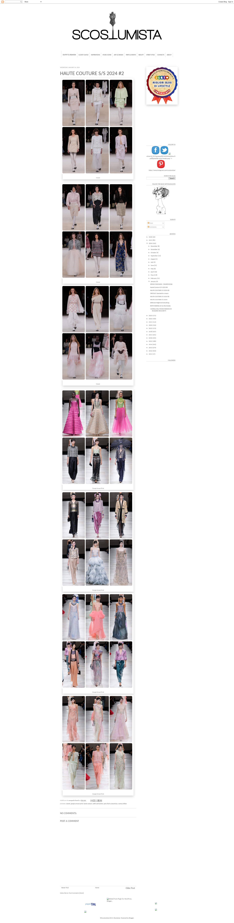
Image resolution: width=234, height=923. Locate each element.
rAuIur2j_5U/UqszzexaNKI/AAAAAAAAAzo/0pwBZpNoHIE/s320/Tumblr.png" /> (160, 157)
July (152, 262)
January (153, 281)
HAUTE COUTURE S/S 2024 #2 (159, 296)
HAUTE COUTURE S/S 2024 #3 (159, 290)
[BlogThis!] (94, 800)
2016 (151, 338)
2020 (151, 325)
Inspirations (95, 55)
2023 (151, 315)
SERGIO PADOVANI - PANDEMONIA (161, 284)
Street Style (150, 55)
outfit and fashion (98, 803)
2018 (151, 332)
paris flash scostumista (110, 803)
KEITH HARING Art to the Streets (160, 306)
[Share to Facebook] (98, 800)
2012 (151, 351)
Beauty (141, 55)
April (152, 272)
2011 (151, 354)
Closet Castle (83, 55)
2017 (151, 335)
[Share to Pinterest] (101, 800)
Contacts (160, 55)
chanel (68, 803)
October (153, 252)
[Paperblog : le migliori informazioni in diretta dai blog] (90, 906)
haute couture (88, 803)
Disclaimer (117, 918)
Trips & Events (131, 55)
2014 (151, 344)
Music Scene (107, 55)
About (169, 55)
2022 (151, 319)
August (153, 259)
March (153, 275)
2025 (151, 240)
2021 (151, 322)
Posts (151, 223)
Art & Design (118, 55)
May (152, 269)
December (154, 246)
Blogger (131, 918)
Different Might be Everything (159, 303)
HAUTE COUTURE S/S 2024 (158, 299)
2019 (151, 328)
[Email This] (91, 800)
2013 (151, 347)
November (154, 249)
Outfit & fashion (69, 55)
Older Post (130, 888)
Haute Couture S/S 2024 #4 (159, 287)
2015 (151, 341)
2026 (151, 237)
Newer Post (65, 888)
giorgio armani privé (77, 803)
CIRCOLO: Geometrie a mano (159, 293)
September (154, 256)
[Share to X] (96, 800)
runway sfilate (122, 803)
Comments (152, 227)
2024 (151, 243)
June (152, 265)
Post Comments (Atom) (76, 893)
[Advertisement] (98, 871)
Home (97, 888)
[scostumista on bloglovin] (161, 214)
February (154, 278)
